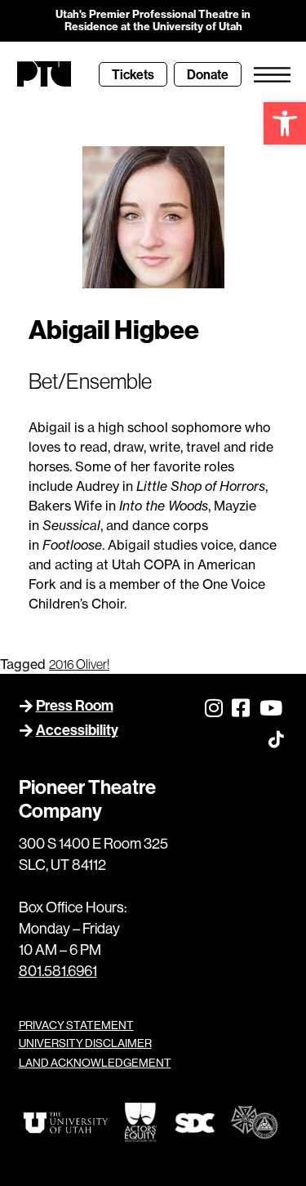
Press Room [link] (74, 705)
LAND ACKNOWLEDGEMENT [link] (95, 1062)
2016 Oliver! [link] (79, 664)
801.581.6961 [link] (58, 970)
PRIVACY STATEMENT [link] (76, 1025)
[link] (285, 123)
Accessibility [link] (77, 729)
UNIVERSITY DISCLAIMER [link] (85, 1043)
